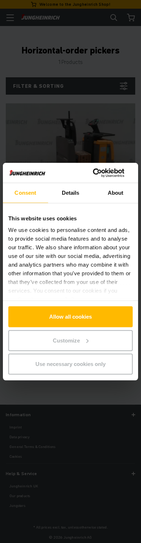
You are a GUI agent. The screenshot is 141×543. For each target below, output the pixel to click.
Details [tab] (71, 193)
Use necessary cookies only (70, 364)
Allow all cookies (70, 317)
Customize (66, 340)
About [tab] (116, 193)
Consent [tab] (25, 193)
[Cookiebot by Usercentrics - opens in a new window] (101, 172)
